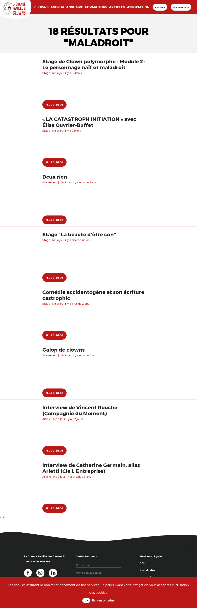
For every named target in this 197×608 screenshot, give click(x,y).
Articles (117, 7)
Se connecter (181, 7)
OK (86, 600)
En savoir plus (103, 600)
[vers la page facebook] (30, 572)
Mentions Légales (151, 556)
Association (138, 7)
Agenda (57, 7)
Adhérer (160, 7)
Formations (96, 7)
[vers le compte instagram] (42, 572)
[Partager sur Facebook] (189, 576)
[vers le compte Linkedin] (55, 572)
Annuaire (74, 7)
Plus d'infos (54, 104)
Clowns (41, 7)
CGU (142, 563)
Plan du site (147, 570)
